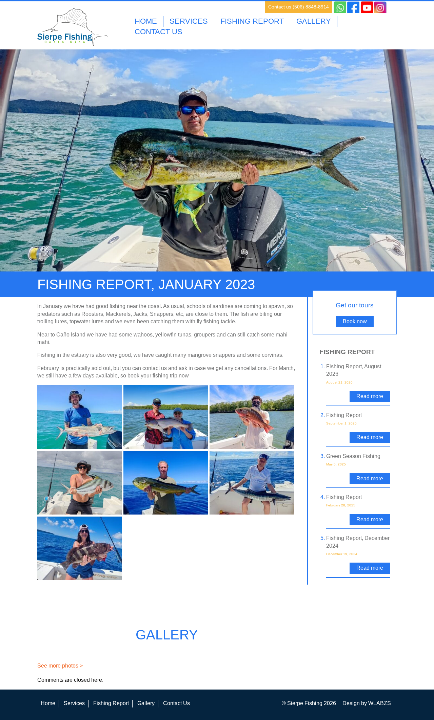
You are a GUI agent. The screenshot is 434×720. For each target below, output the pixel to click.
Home (146, 21)
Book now (355, 321)
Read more (369, 396)
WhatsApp (340, 7)
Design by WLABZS (366, 703)
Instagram (380, 7)
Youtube (367, 7)
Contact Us (158, 31)
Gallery (313, 21)
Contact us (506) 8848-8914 (298, 6)
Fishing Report (252, 21)
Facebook (353, 7)
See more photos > (60, 666)
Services (189, 21)
